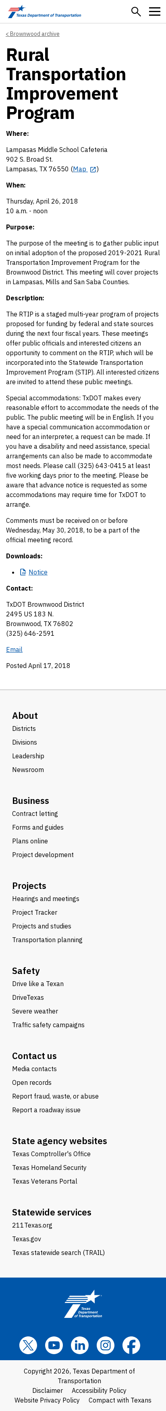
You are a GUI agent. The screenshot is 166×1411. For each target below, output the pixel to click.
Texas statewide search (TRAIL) (58, 1253)
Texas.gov (26, 1239)
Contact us (34, 1055)
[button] (136, 12)
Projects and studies (41, 926)
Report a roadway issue (46, 1110)
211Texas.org (32, 1225)
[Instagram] (105, 1345)
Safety (26, 970)
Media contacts (34, 1069)
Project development (43, 855)
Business (30, 800)
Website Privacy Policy (47, 1400)
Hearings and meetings (45, 899)
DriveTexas (28, 997)
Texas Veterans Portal (44, 1181)
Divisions (24, 742)
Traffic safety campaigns (48, 1025)
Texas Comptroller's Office (51, 1154)
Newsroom (28, 770)
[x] (28, 1345)
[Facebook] (131, 1345)
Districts (24, 728)
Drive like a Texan (38, 984)
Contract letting (35, 814)
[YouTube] (54, 1345)
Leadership (28, 756)
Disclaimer (47, 1390)
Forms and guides (38, 827)
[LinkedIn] (80, 1345)
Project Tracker (34, 912)
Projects (29, 885)
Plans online (30, 841)
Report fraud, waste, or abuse (55, 1096)
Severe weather (35, 1011)
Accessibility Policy (99, 1390)
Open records (32, 1082)
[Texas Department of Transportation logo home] (44, 11)
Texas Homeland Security (49, 1167)
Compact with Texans (120, 1400)
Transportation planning (47, 940)
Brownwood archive (35, 33)
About (25, 715)
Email (14, 649)
